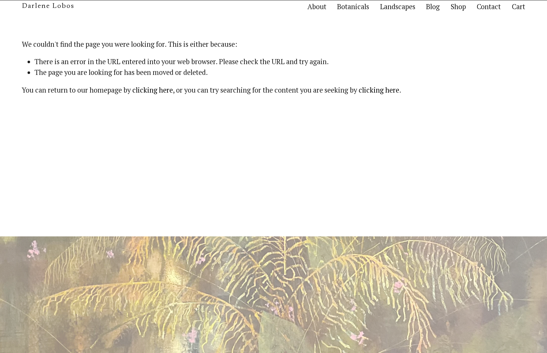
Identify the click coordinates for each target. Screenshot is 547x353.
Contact (489, 6)
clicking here (152, 89)
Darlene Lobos (48, 6)
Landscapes (397, 6)
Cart (518, 6)
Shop (458, 6)
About (316, 6)
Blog (433, 6)
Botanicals (353, 6)
